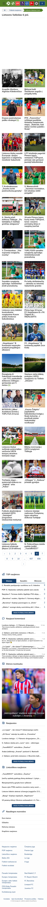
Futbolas (41, 899)
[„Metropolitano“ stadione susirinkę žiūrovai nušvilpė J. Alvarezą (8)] (23, 693)
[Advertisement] (23, 43)
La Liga (27, 858)
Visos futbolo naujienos (23, 613)
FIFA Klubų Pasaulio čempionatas (9, 887)
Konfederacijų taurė (8, 892)
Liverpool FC (28, 884)
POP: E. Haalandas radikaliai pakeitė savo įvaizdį (20, 590)
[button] (4, 3)
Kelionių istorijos (8, 827)
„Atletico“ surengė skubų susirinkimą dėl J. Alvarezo (22, 607)
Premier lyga (28, 850)
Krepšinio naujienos (9, 831)
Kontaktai (7, 899)
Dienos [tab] (9, 581)
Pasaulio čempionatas (9, 873)
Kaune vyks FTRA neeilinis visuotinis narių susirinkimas (23, 787)
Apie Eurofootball (17, 899)
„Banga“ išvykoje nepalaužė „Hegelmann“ (18, 796)
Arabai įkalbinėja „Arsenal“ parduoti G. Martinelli (20, 752)
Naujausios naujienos (9, 847)
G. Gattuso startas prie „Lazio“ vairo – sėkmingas (20, 743)
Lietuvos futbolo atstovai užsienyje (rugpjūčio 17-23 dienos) (24, 791)
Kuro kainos (6, 818)
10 (18, 559)
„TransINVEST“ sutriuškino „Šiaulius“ (16, 747)
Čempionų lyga (29, 847)
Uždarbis (5, 822)
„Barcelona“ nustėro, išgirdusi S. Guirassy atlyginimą (22, 598)
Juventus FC (28, 888)
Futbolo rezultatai (8, 865)
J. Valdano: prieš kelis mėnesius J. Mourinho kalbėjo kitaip (24, 633)
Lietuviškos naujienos (9, 854)
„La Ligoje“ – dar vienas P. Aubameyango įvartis (20, 646)
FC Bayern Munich (30, 877)
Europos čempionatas (9, 877)
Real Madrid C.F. (30, 873)
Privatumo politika (30, 899)
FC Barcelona (29, 881)
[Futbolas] (4, 10)
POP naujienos (7, 850)
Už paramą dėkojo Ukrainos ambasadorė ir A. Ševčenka (22, 800)
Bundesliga (28, 854)
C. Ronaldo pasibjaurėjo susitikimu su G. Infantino (21, 585)
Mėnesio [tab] (37, 581)
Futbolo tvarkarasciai (9, 862)
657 (31, 559)
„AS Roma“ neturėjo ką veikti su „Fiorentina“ (19, 734)
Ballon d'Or (6, 858)
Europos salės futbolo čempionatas (9, 882)
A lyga (26, 862)
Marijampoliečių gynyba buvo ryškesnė (16, 783)
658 (38, 559)
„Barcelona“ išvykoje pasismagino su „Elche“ (19, 603)
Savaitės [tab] (23, 581)
